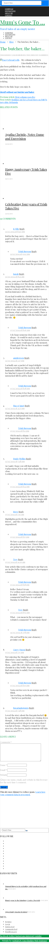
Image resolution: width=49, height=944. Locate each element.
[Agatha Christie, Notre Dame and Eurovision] (27, 120)
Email (3, 770)
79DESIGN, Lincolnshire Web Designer (29, 940)
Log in (7, 924)
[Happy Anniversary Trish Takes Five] (27, 155)
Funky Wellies (19, 458)
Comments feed (11, 929)
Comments (6, 742)
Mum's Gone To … (22, 22)
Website (3, 775)
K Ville (16, 229)
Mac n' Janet (18, 405)
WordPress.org (11, 932)
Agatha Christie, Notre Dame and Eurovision (24, 136)
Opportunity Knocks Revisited (16, 912)
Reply (22, 229)
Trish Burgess (5, 55)
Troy (15, 559)
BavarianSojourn (21, 708)
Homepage (9, 9)
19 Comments (43, 55)
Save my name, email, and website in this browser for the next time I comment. (24, 781)
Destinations (10, 11)
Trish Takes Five (32, 55)
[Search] (42, 2)
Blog (11, 42)
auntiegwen (18, 358)
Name (3, 765)
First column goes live (25, 97)
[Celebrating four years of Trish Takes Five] (27, 190)
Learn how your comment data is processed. (22, 793)
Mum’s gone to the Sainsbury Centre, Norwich (22, 900)
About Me (9, 13)
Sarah (16, 274)
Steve (15, 511)
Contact (8, 15)
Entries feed (9, 927)
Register (8, 922)
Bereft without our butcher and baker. (17, 92)
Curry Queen (19, 649)
